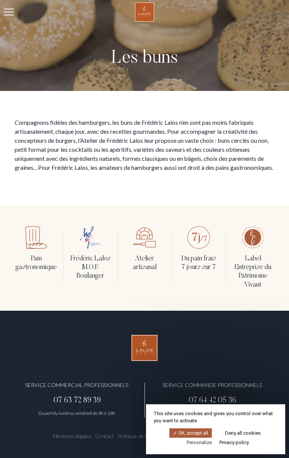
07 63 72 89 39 (76, 400)
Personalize (199, 442)
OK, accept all (192, 433)
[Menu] (9, 12)
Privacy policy (234, 442)
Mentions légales (72, 436)
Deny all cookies (242, 433)
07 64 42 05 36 (212, 400)
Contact (104, 436)
